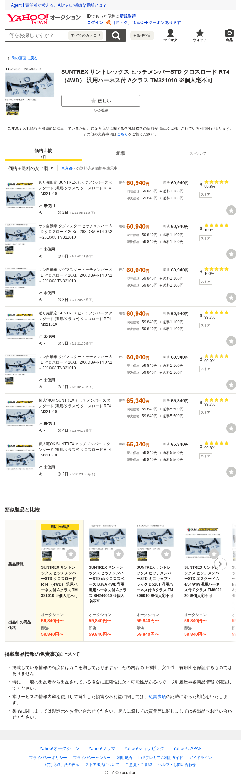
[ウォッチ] (231, 210)
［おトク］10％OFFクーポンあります (146, 22)
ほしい (104, 100)
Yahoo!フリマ (101, 748)
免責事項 (157, 696)
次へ (220, 564)
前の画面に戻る (24, 58)
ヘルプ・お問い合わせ (177, 764)
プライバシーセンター (92, 758)
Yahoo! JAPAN (187, 748)
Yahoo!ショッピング (144, 748)
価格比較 (43, 153)
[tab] (43, 153)
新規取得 (128, 16)
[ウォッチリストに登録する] (71, 554)
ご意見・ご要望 (139, 764)
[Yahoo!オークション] (44, 15)
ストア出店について (102, 764)
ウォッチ (200, 40)
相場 (120, 153)
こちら (122, 134)
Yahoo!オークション (60, 748)
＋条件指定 (142, 35)
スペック (197, 153)
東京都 (66, 168)
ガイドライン (200, 758)
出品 (229, 40)
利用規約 (124, 758)
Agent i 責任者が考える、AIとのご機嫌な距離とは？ (59, 5)
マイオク (170, 40)
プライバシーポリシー (48, 758)
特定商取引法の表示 (62, 764)
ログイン (95, 22)
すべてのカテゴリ (86, 35)
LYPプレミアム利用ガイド (160, 758)
